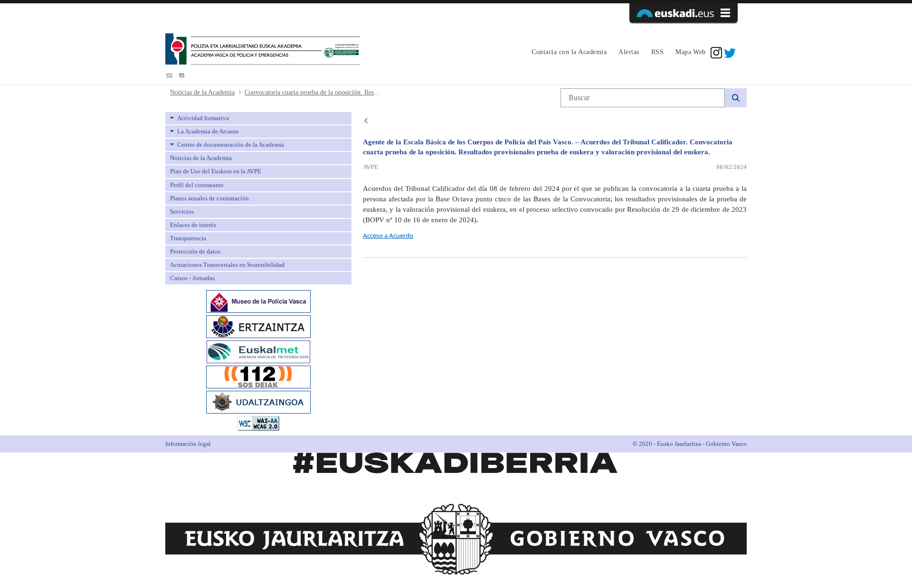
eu (169, 74)
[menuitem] (567, 52)
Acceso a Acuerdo (388, 236)
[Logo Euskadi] (683, 13)
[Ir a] (262, 49)
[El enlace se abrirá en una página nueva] (258, 301)
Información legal (188, 443)
